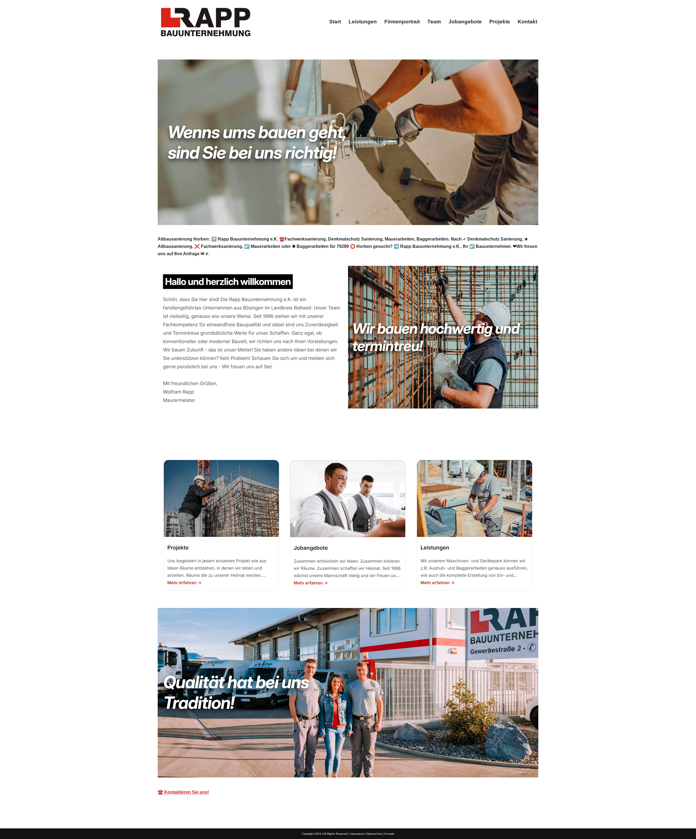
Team (434, 21)
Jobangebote (465, 21)
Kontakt (527, 21)
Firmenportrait (402, 21)
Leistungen (363, 21)
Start (335, 21)
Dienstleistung (235, 438)
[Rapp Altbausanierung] (205, 21)
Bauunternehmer (183, 438)
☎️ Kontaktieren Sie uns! (183, 792)
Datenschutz (374, 833)
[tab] (183, 439)
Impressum (357, 833)
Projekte (499, 21)
